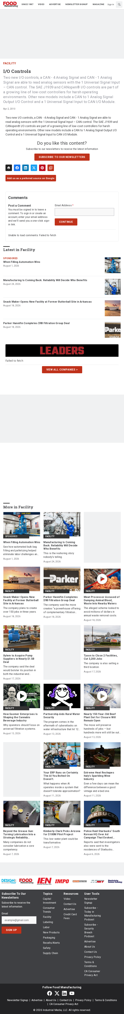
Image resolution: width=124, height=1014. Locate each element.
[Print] (8, 168)
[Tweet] (34, 168)
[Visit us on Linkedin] (64, 993)
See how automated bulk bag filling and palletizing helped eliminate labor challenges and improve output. (21, 550)
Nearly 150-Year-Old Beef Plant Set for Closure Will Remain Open (100, 717)
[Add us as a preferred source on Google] (50, 168)
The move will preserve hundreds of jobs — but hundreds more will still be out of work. (101, 729)
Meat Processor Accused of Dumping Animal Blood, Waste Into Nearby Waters (102, 600)
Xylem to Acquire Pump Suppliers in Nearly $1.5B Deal (18, 659)
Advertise (36, 1000)
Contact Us (66, 1000)
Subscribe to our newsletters (62, 157)
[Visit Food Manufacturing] (26, 881)
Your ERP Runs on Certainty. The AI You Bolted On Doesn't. (60, 776)
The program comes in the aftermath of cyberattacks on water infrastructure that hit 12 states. (60, 725)
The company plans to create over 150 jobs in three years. (20, 609)
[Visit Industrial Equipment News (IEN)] (44, 881)
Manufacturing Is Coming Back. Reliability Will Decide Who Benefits (45, 280)
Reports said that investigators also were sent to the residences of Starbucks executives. (102, 846)
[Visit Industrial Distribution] (79, 881)
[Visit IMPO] (62, 881)
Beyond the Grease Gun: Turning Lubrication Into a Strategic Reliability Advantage (19, 834)
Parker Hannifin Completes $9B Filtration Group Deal (36, 323)
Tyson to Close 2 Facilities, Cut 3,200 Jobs (101, 657)
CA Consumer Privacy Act (63, 1004)
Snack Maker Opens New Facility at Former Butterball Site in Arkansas (47, 301)
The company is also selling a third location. (101, 665)
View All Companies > (62, 369)
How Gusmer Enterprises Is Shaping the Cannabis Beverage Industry (20, 717)
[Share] (17, 168)
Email (5, 913)
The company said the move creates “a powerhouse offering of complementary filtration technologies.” (61, 608)
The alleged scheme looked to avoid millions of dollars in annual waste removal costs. (101, 611)
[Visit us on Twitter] (57, 993)
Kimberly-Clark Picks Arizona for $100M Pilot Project (61, 833)
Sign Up (11, 930)
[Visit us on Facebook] (49, 993)
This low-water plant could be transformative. (60, 840)
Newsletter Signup (17, 1000)
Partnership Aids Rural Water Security (61, 716)
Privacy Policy (83, 1000)
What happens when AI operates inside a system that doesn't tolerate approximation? (61, 787)
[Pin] (42, 168)
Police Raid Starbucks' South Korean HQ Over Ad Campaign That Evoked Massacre (102, 834)
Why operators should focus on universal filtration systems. (21, 727)
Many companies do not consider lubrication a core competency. (18, 846)
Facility (9, 63)
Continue (66, 221)
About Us (51, 1000)
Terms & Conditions (106, 1000)
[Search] (119, 4)
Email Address (64, 205)
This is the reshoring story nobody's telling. (58, 555)
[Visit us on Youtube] (71, 993)
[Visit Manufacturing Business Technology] (115, 881)
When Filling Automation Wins (21, 261)
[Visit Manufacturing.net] (97, 881)
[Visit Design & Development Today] (9, 881)
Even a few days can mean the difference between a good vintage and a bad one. (101, 787)
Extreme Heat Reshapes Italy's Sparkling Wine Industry (99, 776)
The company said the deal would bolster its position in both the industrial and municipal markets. (19, 670)
